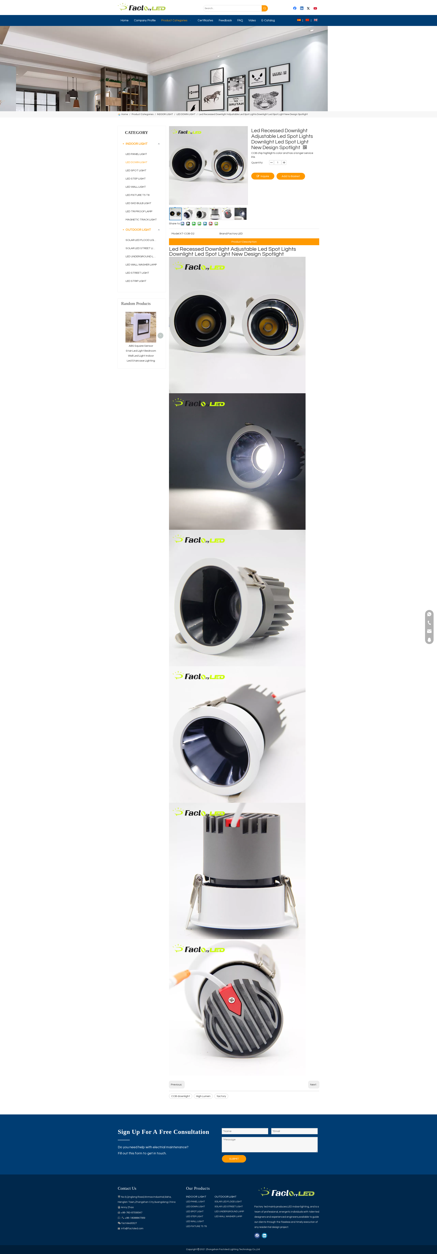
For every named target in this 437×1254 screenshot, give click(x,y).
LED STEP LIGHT (136, 178)
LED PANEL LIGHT (136, 154)
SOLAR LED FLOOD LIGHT (142, 240)
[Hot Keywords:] (265, 8)
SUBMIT (234, 1158)
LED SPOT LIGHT (136, 170)
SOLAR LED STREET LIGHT (142, 248)
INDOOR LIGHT (137, 143)
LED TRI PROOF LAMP (139, 211)
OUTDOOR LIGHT (138, 229)
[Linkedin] (302, 8)
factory (221, 1096)
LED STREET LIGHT (137, 272)
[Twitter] (309, 8)
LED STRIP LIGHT (136, 281)
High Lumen (203, 1096)
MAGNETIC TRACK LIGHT (141, 219)
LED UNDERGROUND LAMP (142, 256)
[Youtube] (315, 8)
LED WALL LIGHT (136, 186)
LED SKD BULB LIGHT (138, 203)
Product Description (244, 241)
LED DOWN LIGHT (136, 162)
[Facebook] (295, 8)
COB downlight (180, 1096)
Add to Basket (291, 176)
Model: (176, 233)
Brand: (224, 233)
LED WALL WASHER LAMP (141, 264)
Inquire (265, 176)
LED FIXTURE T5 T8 (138, 195)
